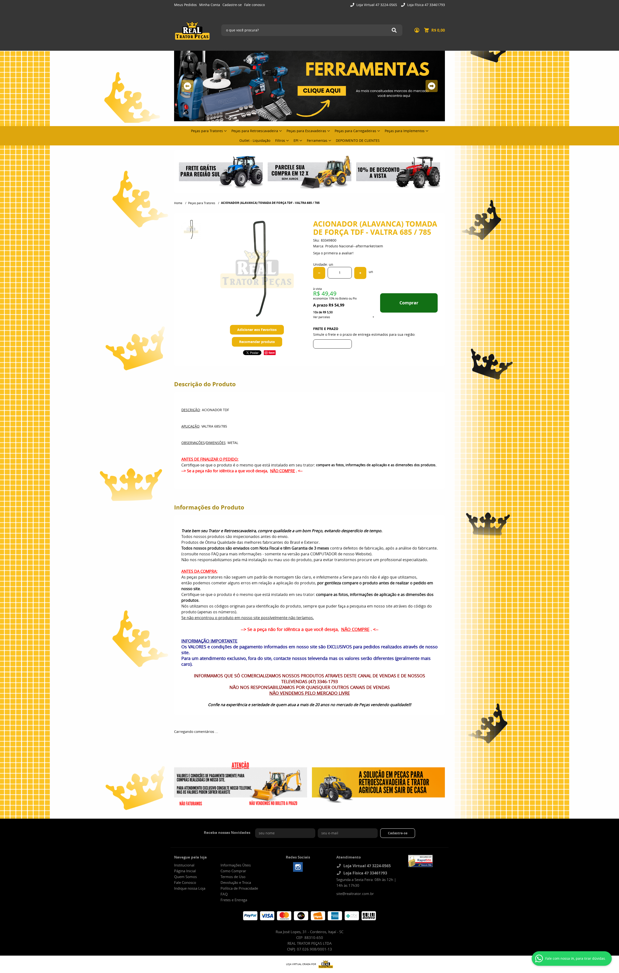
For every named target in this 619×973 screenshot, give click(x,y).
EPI (296, 140)
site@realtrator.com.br (355, 893)
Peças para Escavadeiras (306, 131)
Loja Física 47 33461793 (425, 4)
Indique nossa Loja (189, 888)
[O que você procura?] (394, 30)
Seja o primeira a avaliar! (333, 253)
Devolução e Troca (236, 882)
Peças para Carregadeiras (355, 131)
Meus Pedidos (185, 4)
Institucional (184, 865)
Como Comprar (233, 870)
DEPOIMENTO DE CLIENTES (358, 140)
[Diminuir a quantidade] (319, 273)
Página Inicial (185, 870)
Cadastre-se (232, 4)
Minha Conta (209, 4)
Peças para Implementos (405, 131)
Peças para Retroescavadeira (254, 131)
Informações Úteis (236, 865)
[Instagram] (298, 867)
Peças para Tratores (207, 131)
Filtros (280, 140)
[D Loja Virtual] (324, 964)
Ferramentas (317, 140)
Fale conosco (254, 4)
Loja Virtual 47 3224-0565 (376, 4)
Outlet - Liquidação (254, 140)
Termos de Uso (233, 876)
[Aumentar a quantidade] (360, 273)
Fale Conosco (185, 882)
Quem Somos (185, 876)
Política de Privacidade (239, 888)
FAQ (224, 894)
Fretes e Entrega (234, 899)
